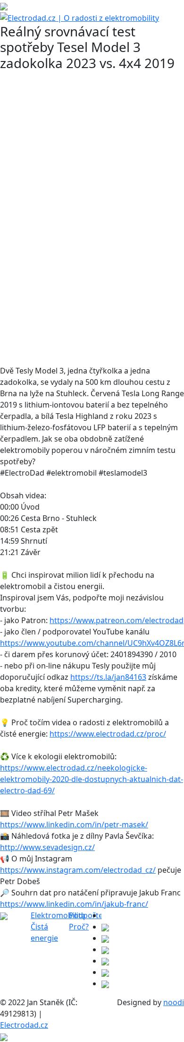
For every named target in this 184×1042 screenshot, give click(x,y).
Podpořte (86, 915)
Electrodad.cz (24, 1025)
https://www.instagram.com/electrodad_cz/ (78, 870)
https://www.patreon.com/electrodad (117, 620)
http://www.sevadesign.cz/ (47, 847)
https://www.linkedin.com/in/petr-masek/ (74, 824)
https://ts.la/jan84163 (108, 677)
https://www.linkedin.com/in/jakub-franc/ (74, 904)
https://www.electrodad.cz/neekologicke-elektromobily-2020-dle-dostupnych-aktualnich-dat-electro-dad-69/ (91, 779)
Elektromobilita (58, 915)
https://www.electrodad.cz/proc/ (108, 734)
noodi (173, 1002)
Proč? (79, 926)
